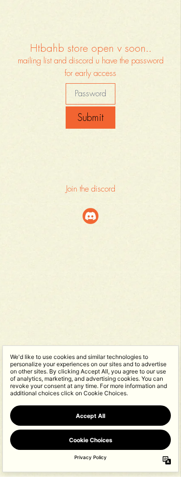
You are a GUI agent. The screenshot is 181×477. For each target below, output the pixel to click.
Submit (90, 117)
